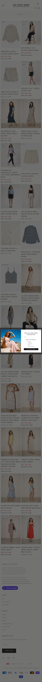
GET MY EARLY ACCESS (31, 349)
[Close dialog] (40, 330)
